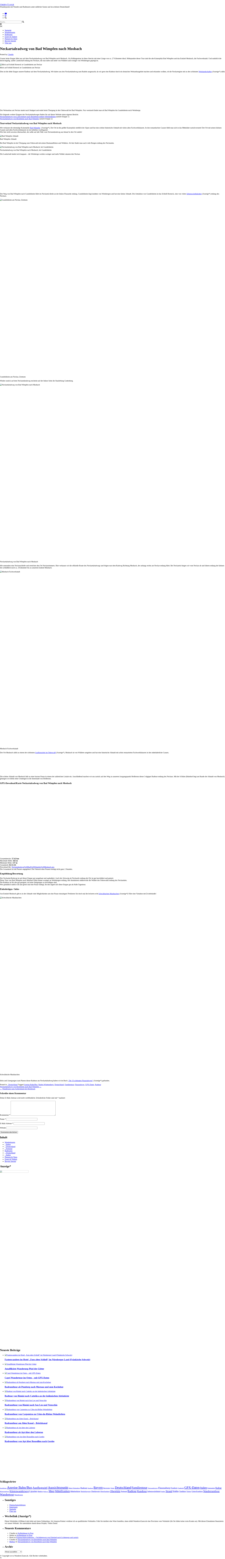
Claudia (10, 54)
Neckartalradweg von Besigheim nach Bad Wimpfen (19, 119)
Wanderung (18, 1495)
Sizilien (163, 1491)
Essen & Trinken (11, 37)
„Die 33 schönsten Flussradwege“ (80, 1081)
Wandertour (7, 1494)
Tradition (182, 1491)
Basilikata (90, 1488)
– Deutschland (10, 1147)
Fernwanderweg (153, 1488)
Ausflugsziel (39, 1487)
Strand (169, 1491)
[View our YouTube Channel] (6, 14)
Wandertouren (10, 32)
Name (3, 1119)
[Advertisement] (70, 91)
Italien (203, 1487)
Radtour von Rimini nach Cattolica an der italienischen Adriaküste (37, 1396)
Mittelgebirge (75, 1491)
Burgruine (106, 1488)
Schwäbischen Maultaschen (109, 894)
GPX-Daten (89, 1085)
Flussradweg (79, 1085)
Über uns (8, 43)
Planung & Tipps (11, 39)
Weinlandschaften (205, 72)
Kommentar (5, 1115)
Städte (176, 1491)
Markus (12, 1542)
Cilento (112, 1488)
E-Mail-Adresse (6, 1123)
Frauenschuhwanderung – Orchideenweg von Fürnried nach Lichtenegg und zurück (47, 1537)
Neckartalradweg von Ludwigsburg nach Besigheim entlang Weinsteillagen (28, 117)
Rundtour (142, 1491)
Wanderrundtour (211, 1491)
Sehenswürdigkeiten (194, 194)
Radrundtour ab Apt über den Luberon (24, 1432)
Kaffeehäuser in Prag (25, 1533)
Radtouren (8, 35)
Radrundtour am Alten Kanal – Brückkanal (26, 1423)
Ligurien (33, 1491)
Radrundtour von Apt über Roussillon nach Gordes (29, 1441)
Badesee (83, 1488)
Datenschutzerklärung (17, 1505)
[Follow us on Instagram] (5, 16)
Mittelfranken (62, 1491)
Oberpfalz (115, 1491)
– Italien (8, 1144)
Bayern (98, 1487)
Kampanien (211, 1488)
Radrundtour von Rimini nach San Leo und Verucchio (31, 1405)
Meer (52, 1491)
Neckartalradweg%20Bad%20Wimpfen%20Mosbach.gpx (33, 867)
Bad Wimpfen (35, 128)
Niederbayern (86, 1491)
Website (3, 1128)
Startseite (8, 30)
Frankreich (181, 1488)
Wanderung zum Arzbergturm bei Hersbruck (17, 1089)
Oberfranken (105, 1491)
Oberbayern (95, 1491)
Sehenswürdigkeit (154, 1491)
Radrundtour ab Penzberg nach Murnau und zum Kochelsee (34, 1387)
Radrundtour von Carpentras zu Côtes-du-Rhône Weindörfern (35, 1414)
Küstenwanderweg (19, 1491)
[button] (1, 24)
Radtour (98, 1085)
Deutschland (59, 1085)
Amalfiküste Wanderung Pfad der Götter (24, 1368)
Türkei (188, 1491)
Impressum (13, 1507)
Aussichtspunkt (58, 1487)
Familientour (69, 1085)
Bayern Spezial (10, 41)
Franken (174, 1488)
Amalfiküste (3, 1488)
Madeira (40, 1491)
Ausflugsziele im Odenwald (45, 753)
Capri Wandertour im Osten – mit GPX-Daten (27, 1377)
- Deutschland (12, 1085)
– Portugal (8, 1149)
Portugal (124, 1491)
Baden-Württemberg (46, 1085)
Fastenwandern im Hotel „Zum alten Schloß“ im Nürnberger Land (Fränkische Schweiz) (47, 1359)
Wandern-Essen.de (7, 4)
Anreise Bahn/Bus (31, 1085)
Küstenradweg (4, 1491)
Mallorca (45, 1491)
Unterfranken (197, 1491)
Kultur (218, 1488)
